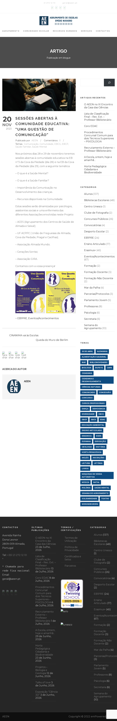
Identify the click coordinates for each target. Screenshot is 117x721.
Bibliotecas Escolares (96, 200)
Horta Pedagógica (91, 452)
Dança (85, 409)
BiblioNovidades (98, 362)
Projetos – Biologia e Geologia (41, 670)
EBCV (93, 419)
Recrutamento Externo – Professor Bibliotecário (99, 149)
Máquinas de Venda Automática (92, 475)
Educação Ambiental (93, 425)
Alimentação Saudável (94, 357)
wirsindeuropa (90, 504)
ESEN (98, 436)
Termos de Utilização (71, 539)
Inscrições (98, 458)
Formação (90, 265)
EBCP (65, 144)
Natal (96, 482)
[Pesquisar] (109, 82)
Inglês (85, 458)
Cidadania (87, 373)
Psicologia (90, 312)
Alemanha (102, 351)
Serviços (86, 31)
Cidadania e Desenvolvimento (91, 380)
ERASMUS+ (87, 436)
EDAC (102, 419)
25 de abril (87, 351)
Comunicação (31, 144)
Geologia (87, 447)
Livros (85, 468)
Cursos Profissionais (93, 403)
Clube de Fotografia (96, 212)
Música (85, 482)
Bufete (99, 368)
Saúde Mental (39, 146)
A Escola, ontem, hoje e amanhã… (45, 632)
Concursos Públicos (96, 219)
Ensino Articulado (95, 244)
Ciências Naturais (91, 387)
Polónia (86, 488)
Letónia (98, 463)
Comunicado (88, 392)
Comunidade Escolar (36, 31)
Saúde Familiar (23, 146)
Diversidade (88, 414)
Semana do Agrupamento (93, 327)
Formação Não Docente (98, 278)
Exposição (100, 441)
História (100, 447)
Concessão (105, 392)
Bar (84, 362)
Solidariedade (89, 498)
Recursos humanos (65, 31)
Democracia (98, 409)
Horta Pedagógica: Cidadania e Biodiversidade (95, 169)
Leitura (86, 463)
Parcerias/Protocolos (96, 293)
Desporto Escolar (94, 231)
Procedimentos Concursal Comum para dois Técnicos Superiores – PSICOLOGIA (99, 137)
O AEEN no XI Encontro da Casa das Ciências (98, 106)
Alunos (88, 194)
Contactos (103, 31)
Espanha (86, 441)
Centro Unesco (93, 206)
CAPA (109, 368)
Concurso (87, 398)
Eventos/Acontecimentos (43, 318)
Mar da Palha (92, 287)
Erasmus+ (90, 250)
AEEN (35, 140)
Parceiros (70, 565)
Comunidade (46, 144)
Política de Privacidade (72, 549)
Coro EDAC (91, 126)
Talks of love (43, 682)
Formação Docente (96, 272)
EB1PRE (22, 318)
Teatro (105, 498)
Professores (91, 306)
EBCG (57, 144)
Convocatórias (92, 225)
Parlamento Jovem (95, 300)
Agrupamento (11, 31)
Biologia (86, 368)
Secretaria (90, 318)
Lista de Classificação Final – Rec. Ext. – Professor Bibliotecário (97, 116)
